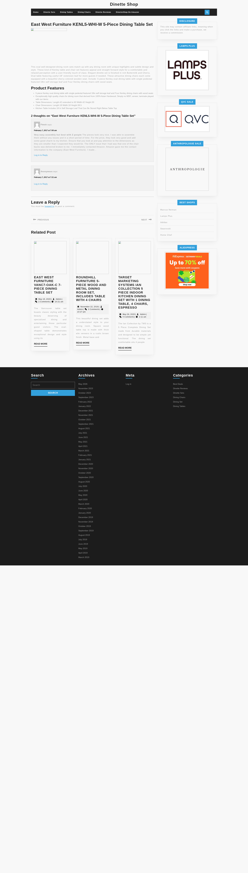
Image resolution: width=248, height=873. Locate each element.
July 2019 (82, 539)
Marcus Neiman (168, 210)
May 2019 (82, 548)
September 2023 (86, 397)
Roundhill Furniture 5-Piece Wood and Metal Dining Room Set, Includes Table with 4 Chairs (91, 288)
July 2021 (82, 433)
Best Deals (178, 384)
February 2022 (85, 402)
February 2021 (85, 455)
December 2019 (85, 517)
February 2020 (85, 508)
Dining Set (177, 402)
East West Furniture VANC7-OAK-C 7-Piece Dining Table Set (47, 284)
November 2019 (85, 522)
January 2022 (84, 406)
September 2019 (86, 530)
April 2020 (83, 499)
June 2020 (83, 490)
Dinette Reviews (103, 12)
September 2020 (86, 477)
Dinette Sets (49, 12)
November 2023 (85, 388)
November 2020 (85, 468)
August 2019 (84, 535)
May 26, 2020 (129, 314)
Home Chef (166, 235)
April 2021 (83, 446)
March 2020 (83, 504)
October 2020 (84, 473)
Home (36, 12)
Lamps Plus (166, 216)
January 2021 (84, 459)
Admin (59, 299)
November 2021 (85, 415)
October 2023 (84, 393)
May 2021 (82, 442)
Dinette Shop (124, 4)
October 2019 (84, 526)
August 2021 (84, 428)
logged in (49, 206)
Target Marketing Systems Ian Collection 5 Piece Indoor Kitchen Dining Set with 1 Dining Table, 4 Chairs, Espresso (134, 292)
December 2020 (85, 464)
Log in (128, 384)
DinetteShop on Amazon (127, 12)
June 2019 (83, 544)
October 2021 (84, 419)
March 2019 (83, 557)
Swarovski (165, 228)
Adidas (163, 222)
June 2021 (83, 437)
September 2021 (86, 424)
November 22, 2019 (89, 307)
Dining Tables (66, 12)
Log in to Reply (41, 155)
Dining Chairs (84, 12)
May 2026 (82, 384)
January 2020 (84, 513)
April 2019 (83, 553)
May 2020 (82, 495)
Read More (40, 344)
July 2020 (82, 486)
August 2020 (84, 482)
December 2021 (85, 410)
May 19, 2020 (44, 299)
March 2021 (83, 450)
